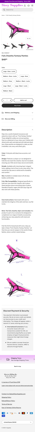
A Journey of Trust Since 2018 (11, 382)
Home (3, 15)
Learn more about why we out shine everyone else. (17, 385)
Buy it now (17, 105)
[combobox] (17, 10)
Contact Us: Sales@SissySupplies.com (13, 394)
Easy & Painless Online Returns (11, 408)
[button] (28, 5)
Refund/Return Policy (8, 401)
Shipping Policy (6, 397)
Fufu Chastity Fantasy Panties (13, 15)
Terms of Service (7, 404)
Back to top (17, 366)
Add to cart (23, 100)
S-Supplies (8, 427)
